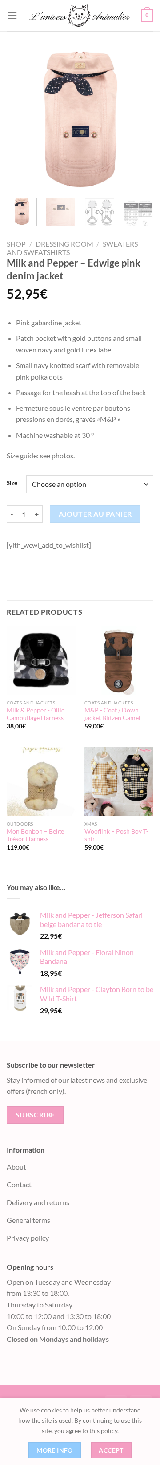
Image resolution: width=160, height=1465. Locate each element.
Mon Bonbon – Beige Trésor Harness (35, 835)
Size (12, 483)
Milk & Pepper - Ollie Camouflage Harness (35, 714)
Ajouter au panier (95, 514)
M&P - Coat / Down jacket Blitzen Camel (112, 714)
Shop (16, 243)
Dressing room (64, 243)
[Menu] (12, 15)
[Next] (139, 118)
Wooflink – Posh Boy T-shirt (116, 835)
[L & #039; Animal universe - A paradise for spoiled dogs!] (79, 15)
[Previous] (21, 118)
